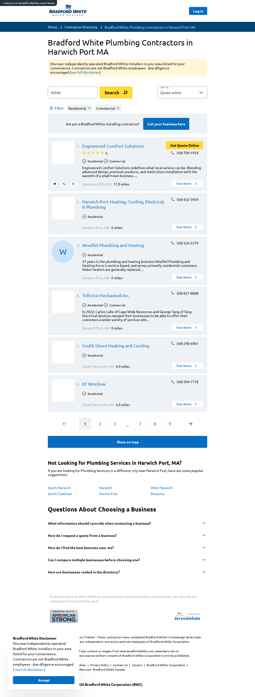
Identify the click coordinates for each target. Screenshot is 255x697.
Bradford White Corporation (166, 665)
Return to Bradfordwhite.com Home (28, 3)
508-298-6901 (187, 343)
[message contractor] (55, 184)
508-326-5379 (187, 243)
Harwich (106, 487)
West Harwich (162, 487)
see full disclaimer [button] (85, 72)
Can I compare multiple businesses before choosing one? (94, 560)
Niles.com (85, 669)
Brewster (158, 493)
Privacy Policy (100, 665)
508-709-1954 (187, 152)
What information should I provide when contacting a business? (99, 523)
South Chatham (60, 493)
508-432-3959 (187, 199)
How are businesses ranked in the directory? (84, 572)
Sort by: (164, 87)
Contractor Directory (80, 27)
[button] (182, 92)
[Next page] (190, 424)
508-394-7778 (187, 381)
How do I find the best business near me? (81, 547)
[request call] (64, 184)
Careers (137, 665)
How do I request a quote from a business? (82, 535)
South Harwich (59, 487)
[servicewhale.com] (187, 616)
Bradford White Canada (109, 669)
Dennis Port (109, 493)
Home (52, 27)
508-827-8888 (187, 293)
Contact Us (120, 665)
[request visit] (73, 184)
